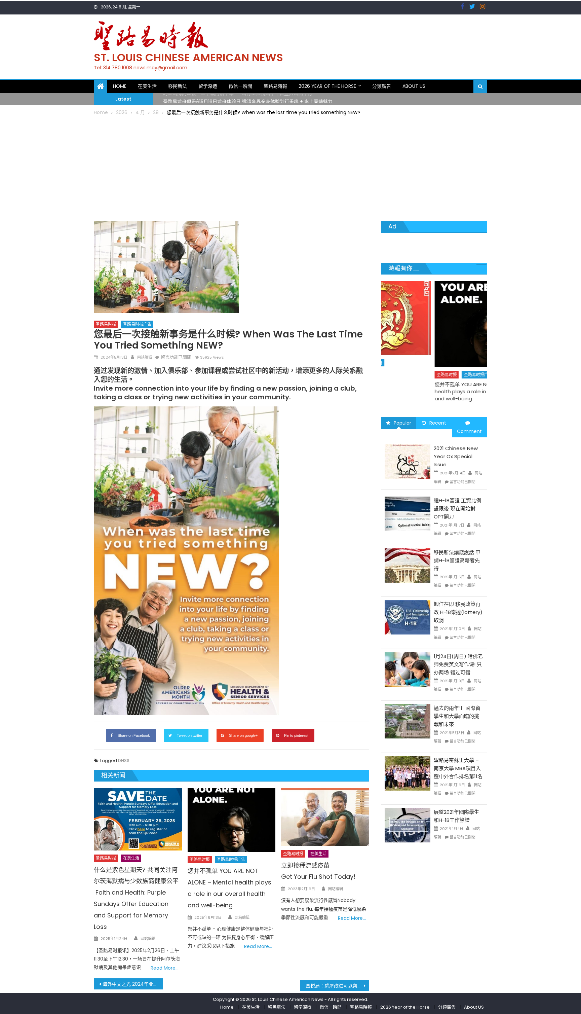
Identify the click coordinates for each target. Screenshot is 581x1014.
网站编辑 (144, 357)
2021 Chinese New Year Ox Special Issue (456, 456)
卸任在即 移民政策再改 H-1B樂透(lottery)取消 (458, 612)
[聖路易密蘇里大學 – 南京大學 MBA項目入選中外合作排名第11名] (407, 772)
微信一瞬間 (240, 86)
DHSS (123, 760)
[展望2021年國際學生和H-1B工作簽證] (407, 825)
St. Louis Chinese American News (188, 57)
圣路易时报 (106, 324)
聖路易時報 (275, 86)
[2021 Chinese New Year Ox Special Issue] (407, 461)
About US (413, 86)
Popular (402, 423)
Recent (437, 423)
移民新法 (177, 86)
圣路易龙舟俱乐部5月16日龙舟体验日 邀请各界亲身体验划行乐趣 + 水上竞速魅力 (248, 98)
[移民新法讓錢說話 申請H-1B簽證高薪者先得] (407, 565)
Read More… (165, 968)
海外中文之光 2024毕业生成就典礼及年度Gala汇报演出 (133, 984)
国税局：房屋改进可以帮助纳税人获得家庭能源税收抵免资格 (337, 985)
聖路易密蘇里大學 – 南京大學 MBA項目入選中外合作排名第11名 (458, 768)
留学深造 (207, 86)
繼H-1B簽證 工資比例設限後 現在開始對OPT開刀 (457, 508)
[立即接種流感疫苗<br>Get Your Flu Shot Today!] (325, 817)
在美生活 (147, 86)
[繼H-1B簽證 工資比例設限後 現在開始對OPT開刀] (407, 513)
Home (119, 86)
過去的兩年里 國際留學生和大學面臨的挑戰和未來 (457, 716)
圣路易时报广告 (137, 324)
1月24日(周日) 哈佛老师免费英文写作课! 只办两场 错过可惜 (458, 664)
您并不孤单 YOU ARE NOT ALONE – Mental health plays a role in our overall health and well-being (430, 391)
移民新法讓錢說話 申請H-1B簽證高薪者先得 (457, 560)
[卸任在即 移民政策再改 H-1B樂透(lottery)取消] (407, 617)
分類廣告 (381, 86)
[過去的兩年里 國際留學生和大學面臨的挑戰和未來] (407, 721)
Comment (469, 431)
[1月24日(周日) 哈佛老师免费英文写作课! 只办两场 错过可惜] (407, 669)
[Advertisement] (290, 167)
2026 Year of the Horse (327, 86)
